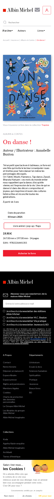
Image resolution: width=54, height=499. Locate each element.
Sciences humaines (38, 371)
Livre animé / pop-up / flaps (27, 225)
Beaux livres (34, 388)
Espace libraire (9, 375)
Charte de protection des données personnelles (13, 399)
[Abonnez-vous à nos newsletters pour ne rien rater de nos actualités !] (36, 9)
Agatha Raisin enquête (13, 443)
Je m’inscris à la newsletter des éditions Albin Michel (26, 312)
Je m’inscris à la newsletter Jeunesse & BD (27, 324)
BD (30, 392)
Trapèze (45, 125)
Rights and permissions (14, 384)
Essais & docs (35, 366)
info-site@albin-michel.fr (38, 339)
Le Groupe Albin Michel (14, 406)
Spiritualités (34, 375)
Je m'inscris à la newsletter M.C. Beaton (26, 317)
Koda (5, 439)
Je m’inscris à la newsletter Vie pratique (26, 320)
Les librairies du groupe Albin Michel (14, 411)
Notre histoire (9, 366)
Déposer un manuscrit (13, 371)
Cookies (7, 392)
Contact (7, 362)
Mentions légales (11, 388)
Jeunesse (15, 40)
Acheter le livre (27, 253)
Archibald (7, 452)
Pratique (33, 379)
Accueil (6, 40)
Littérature (34, 362)
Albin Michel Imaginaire (14, 417)
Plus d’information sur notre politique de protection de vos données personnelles (27, 342)
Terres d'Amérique (11, 456)
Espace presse (10, 379)
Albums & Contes (28, 40)
